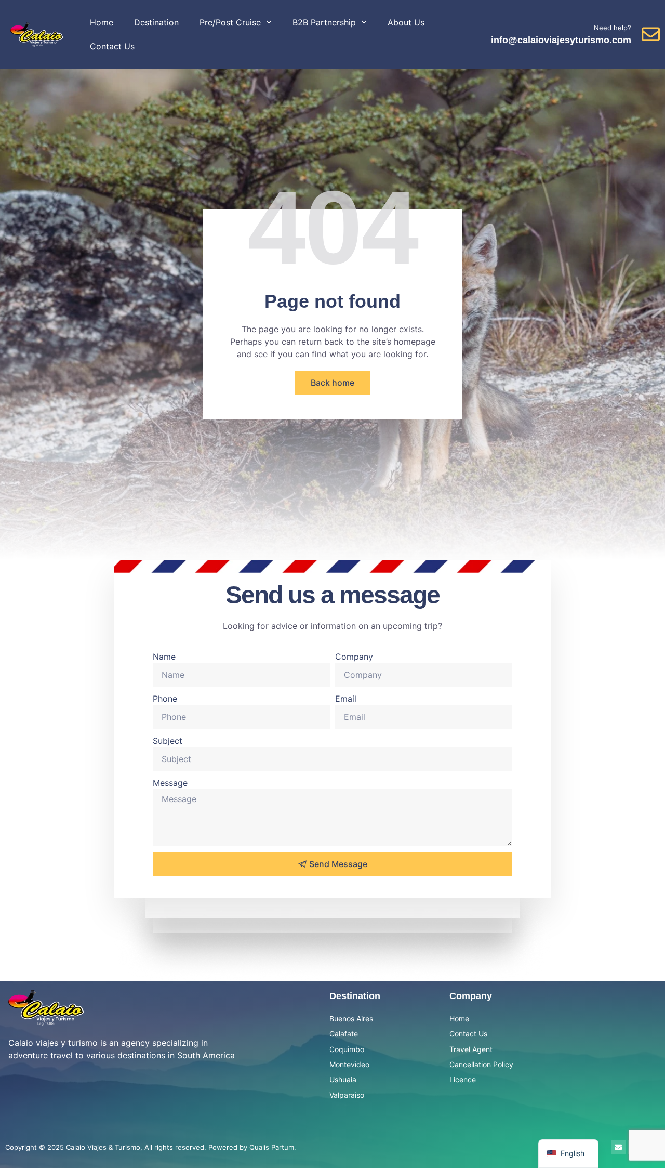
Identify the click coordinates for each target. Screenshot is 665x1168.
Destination (156, 22)
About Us (406, 22)
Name (164, 656)
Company (354, 656)
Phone (165, 698)
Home (101, 22)
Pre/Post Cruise (230, 22)
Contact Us (112, 46)
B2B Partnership (324, 22)
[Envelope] (618, 1147)
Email (345, 698)
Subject (167, 741)
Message (170, 783)
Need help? (612, 27)
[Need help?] (651, 34)
